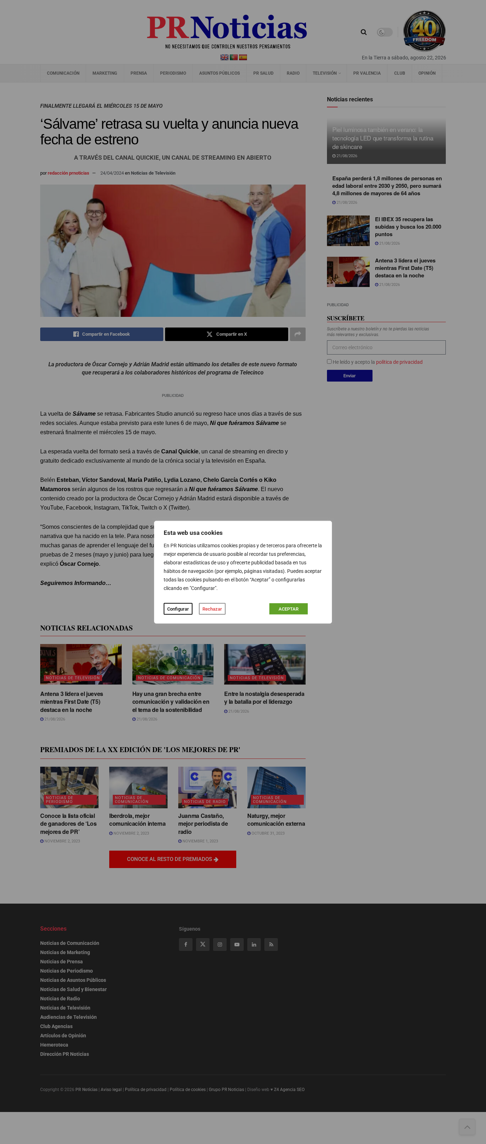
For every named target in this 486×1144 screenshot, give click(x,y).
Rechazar (212, 608)
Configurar (178, 608)
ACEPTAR (289, 608)
